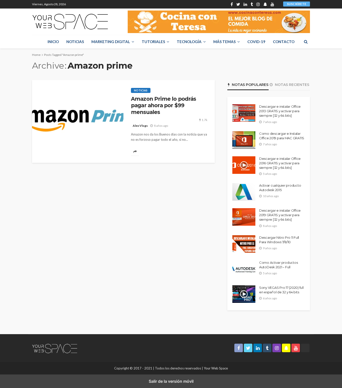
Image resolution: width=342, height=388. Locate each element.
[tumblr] (252, 4)
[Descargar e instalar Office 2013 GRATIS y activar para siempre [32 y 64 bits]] (243, 113)
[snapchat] (265, 4)
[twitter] (238, 4)
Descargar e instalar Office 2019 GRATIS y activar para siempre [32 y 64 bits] (280, 214)
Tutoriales (153, 41)
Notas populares (249, 84)
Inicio (53, 41)
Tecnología (189, 41)
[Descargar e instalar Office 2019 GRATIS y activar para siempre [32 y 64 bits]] (243, 217)
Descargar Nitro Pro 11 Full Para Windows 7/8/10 (279, 239)
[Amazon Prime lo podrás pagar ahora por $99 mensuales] (77, 121)
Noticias (75, 41)
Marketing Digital (110, 41)
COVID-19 (256, 41)
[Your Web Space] (70, 22)
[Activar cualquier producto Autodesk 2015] (243, 192)
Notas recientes (291, 84)
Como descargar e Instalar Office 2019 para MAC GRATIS (281, 136)
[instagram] (258, 4)
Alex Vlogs (140, 125)
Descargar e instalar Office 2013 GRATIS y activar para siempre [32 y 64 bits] (280, 110)
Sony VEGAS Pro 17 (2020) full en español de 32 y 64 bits (281, 290)
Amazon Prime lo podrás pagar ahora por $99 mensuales (163, 105)
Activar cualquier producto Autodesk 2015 (280, 187)
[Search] (305, 41)
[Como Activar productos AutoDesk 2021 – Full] (243, 269)
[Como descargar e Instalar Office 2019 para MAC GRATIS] (243, 140)
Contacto (283, 41)
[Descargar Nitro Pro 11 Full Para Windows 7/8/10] (243, 244)
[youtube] (272, 4)
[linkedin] (245, 4)
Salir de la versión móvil (171, 381)
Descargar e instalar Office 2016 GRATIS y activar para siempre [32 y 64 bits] (280, 163)
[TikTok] (277, 4)
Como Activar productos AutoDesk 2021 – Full (278, 265)
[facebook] (232, 4)
